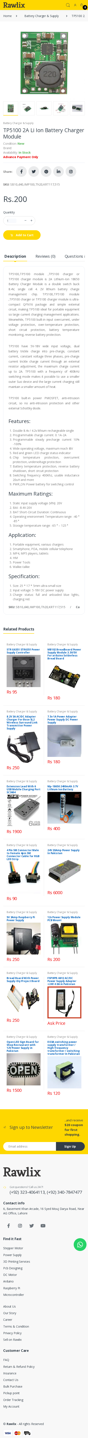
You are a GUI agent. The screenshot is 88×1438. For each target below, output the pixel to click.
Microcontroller (13, 1295)
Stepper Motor (13, 1248)
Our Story (9, 1313)
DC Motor (10, 1275)
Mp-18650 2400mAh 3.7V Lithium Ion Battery (62, 788)
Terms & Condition (16, 1326)
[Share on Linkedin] (58, 171)
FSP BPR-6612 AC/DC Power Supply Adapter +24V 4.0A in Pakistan (61, 981)
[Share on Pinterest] (46, 171)
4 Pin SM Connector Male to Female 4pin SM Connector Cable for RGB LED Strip (23, 854)
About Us (9, 1306)
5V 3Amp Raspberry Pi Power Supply (21, 918)
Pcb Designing (12, 1268)
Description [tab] (15, 256)
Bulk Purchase (12, 1386)
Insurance (9, 1373)
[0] (81, 4)
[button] (68, 4)
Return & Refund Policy (19, 1367)
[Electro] (14, 5)
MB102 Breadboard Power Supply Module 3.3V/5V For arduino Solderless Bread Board (64, 654)
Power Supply (12, 1255)
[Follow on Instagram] (71, 171)
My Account (11, 1406)
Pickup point (11, 1393)
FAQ (6, 1360)
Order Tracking (13, 1400)
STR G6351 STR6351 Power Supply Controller (23, 651)
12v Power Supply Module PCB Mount (64, 918)
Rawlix (11, 1424)
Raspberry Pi (11, 1288)
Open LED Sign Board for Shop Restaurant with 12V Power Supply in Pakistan (23, 1046)
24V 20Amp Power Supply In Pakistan (63, 851)
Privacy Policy (12, 1333)
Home (7, 16)
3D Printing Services (16, 1261)
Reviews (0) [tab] (45, 256)
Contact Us (10, 1380)
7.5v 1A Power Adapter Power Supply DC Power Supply (62, 719)
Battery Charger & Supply (41, 16)
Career (7, 1320)
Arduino (8, 1281)
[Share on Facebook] (21, 171)
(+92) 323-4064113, (28, 1192)
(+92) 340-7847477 (64, 1192)
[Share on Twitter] (33, 171)
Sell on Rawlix (12, 1340)
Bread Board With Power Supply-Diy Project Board (23, 979)
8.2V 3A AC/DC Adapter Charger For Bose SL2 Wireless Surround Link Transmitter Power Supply (22, 722)
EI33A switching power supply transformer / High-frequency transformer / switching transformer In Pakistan (63, 1048)
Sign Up (70, 1146)
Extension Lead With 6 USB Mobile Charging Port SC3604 (23, 789)
